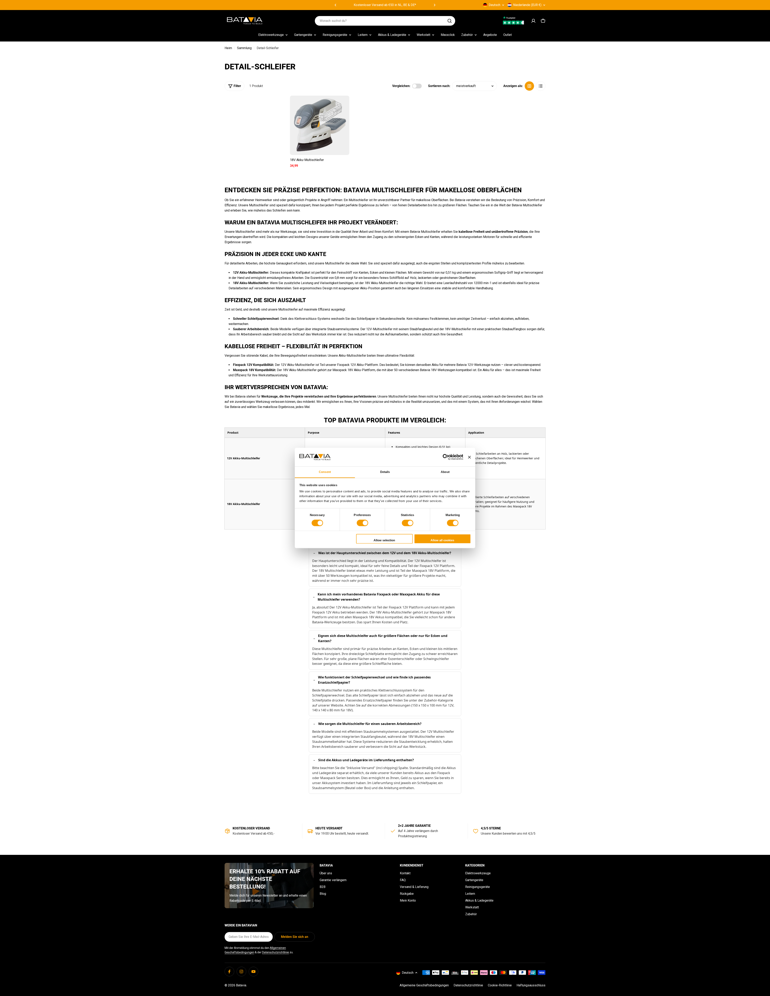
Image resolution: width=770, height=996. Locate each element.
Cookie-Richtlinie (500, 985)
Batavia (241, 985)
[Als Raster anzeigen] (529, 86)
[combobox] (385, 21)
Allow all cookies (442, 540)
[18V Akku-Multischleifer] (319, 125)
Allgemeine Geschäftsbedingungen (424, 985)
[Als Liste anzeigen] (540, 86)
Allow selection (384, 540)
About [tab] (445, 472)
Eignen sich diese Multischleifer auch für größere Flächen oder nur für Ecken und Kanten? (382, 638)
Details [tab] (385, 472)
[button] (335, 5)
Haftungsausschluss (531, 985)
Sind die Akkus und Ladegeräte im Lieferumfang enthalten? (366, 760)
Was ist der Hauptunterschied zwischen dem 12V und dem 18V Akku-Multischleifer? (384, 553)
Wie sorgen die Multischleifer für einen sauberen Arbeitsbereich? (369, 724)
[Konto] (533, 20)
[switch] (362, 523)
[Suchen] (449, 20)
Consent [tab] (325, 472)
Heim (228, 48)
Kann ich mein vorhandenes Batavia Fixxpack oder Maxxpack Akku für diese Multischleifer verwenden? (379, 597)
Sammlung (244, 48)
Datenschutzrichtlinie (275, 952)
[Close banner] (469, 457)
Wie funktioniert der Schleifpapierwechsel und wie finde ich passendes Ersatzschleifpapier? (374, 680)
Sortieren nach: (439, 86)
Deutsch (494, 5)
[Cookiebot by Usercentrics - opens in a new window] (445, 457)
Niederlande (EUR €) (527, 5)
